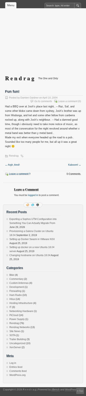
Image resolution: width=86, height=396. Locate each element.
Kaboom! (74, 164)
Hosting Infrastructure (21, 303)
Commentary (16, 279)
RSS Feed (28, 205)
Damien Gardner (29, 97)
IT (10, 307)
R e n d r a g (19, 78)
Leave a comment (67, 101)
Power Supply (17, 319)
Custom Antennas (19, 283)
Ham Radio (15, 295)
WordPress (71, 389)
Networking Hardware (21, 311)
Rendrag (14, 155)
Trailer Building (17, 339)
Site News (14, 331)
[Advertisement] (43, 44)
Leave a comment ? (19, 173)
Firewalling (15, 291)
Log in (12, 363)
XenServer (15, 347)
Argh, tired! (12, 164)
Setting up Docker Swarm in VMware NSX (32, 239)
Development (16, 287)
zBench (55, 389)
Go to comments (43, 101)
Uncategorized (17, 343)
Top (81, 391)
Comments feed (18, 371)
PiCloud (13, 315)
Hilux (12, 299)
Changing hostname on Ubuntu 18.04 (29, 255)
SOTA (12, 335)
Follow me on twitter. (33, 205)
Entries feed (15, 367)
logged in (33, 195)
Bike (11, 275)
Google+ (38, 205)
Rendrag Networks (19, 327)
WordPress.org (17, 375)
